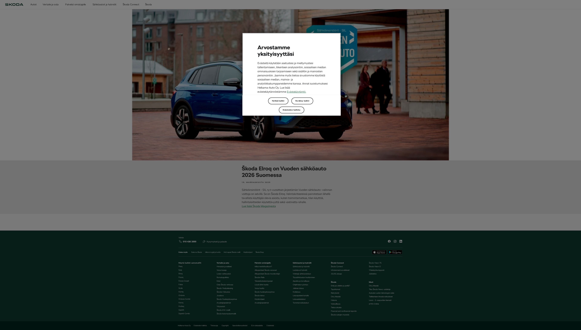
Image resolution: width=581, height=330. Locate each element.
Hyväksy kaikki (302, 101)
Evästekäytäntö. (296, 91)
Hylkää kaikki (278, 101)
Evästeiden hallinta (291, 110)
